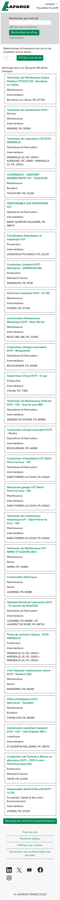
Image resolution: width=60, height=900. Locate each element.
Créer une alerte (31, 58)
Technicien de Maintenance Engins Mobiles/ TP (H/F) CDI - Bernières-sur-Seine (28, 81)
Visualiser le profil (47, 8)
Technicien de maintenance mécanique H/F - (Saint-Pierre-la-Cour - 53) (27, 519)
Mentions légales (30, 838)
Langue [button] (50, 4)
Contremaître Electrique (22, 577)
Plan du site (30, 832)
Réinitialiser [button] (16, 38)
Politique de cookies (30, 845)
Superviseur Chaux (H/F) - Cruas (27, 376)
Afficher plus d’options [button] (23, 27)
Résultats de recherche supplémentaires (30, 821)
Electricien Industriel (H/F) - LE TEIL (28, 293)
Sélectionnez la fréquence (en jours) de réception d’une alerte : (27, 50)
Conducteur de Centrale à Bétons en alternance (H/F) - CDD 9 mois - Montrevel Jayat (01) (29, 760)
